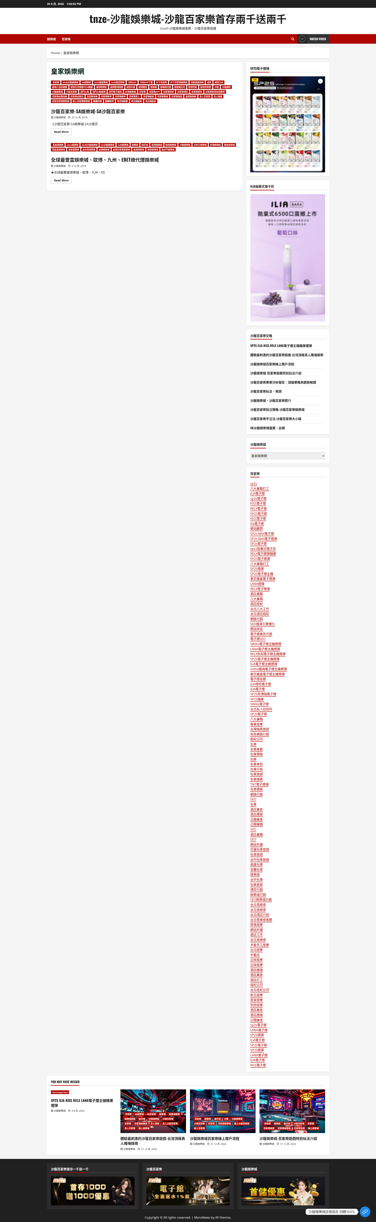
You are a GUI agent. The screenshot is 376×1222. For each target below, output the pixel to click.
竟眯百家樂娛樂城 (60, 101)
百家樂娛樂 (269, 1128)
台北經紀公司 (259, 990)
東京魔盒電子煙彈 (262, 579)
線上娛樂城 (144, 1128)
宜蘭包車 (256, 869)
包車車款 (256, 764)
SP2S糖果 (257, 699)
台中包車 (256, 879)
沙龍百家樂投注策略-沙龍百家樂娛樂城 (277, 409)
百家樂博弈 (168, 91)
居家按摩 (256, 1000)
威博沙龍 (131, 87)
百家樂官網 (299, 1128)
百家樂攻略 (92, 96)
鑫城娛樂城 (138, 149)
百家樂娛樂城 (140, 1123)
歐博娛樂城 (170, 144)
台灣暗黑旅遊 (259, 729)
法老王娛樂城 (200, 144)
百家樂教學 (106, 96)
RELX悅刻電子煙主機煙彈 (268, 654)
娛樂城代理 (165, 87)
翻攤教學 (109, 101)
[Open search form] (292, 39)
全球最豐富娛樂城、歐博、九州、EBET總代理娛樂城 (105, 159)
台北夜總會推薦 (261, 920)
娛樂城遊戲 (130, 1118)
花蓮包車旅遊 (259, 849)
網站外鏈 (256, 844)
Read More (63, 132)
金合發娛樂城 (88, 149)
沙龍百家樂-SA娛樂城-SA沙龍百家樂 (88, 111)
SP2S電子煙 (258, 513)
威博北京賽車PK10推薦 (81, 87)
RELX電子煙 (258, 508)
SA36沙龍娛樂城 (70, 82)
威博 (209, 82)
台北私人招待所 (261, 709)
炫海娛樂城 (130, 91)
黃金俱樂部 (57, 144)
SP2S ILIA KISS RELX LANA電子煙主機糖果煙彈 (281, 345)
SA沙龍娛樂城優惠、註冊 (267, 427)
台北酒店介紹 (259, 914)
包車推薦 (256, 749)
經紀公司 (256, 739)
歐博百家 (192, 87)
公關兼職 (256, 824)
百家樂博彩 (182, 91)
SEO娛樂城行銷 (261, 899)
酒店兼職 (256, 594)
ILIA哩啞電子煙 (260, 684)
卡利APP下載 (146, 82)
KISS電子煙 (258, 503)
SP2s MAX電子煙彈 (263, 539)
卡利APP (132, 82)
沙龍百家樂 (71, 91)
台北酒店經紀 (259, 614)
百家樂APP (154, 91)
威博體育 (142, 87)
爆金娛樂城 (229, 144)
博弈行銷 (256, 889)
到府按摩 (256, 1005)
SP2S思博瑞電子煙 (263, 694)
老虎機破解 (136, 101)
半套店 (255, 955)
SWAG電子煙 (259, 704)
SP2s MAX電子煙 (262, 533)
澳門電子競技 (115, 91)
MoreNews (202, 1217)
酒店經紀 (256, 604)
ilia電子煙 (257, 523)
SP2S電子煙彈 (260, 559)
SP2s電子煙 (258, 543)
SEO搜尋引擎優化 (262, 624)
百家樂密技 (196, 91)
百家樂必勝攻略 (59, 96)
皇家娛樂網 (190, 96)
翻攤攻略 (97, 101)
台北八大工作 (259, 609)
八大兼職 (256, 599)
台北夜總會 (258, 904)
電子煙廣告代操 (261, 634)
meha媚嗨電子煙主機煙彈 (268, 669)
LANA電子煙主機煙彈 (265, 649)
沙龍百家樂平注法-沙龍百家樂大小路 (275, 418)
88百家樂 (151, 1114)
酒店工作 (256, 934)
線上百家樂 (199, 1128)
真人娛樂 (155, 1123)
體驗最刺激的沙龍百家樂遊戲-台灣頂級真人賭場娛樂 (286, 354)
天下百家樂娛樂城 (178, 82)
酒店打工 (256, 980)
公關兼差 (256, 819)
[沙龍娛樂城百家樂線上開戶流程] (223, 1111)
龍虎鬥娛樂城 (168, 149)
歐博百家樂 (205, 87)
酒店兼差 (256, 809)
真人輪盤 (218, 96)
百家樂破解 (148, 96)
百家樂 (66, 39)
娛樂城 (51, 39)
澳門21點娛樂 (99, 91)
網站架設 (256, 629)
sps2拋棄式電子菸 (263, 549)
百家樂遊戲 (176, 96)
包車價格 (256, 754)
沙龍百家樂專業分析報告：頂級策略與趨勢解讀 (283, 382)
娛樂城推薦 (174, 1114)
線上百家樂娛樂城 (81, 101)
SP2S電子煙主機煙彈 (264, 659)
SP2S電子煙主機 (261, 574)
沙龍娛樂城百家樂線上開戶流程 (272, 364)
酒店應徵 (256, 814)
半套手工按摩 (259, 945)
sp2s (253, 483)
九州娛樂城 (123, 144)
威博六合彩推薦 (59, 87)
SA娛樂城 (86, 82)
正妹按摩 (256, 960)
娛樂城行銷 (258, 895)
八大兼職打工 (259, 488)
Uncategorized (60, 1092)
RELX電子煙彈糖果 (263, 553)
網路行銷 (256, 619)
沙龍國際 (226, 87)
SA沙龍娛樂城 (101, 82)
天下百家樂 (161, 82)
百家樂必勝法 (76, 96)
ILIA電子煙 (257, 493)
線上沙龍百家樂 (241, 1123)
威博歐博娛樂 (116, 87)
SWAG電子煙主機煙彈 (265, 644)
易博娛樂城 (156, 144)
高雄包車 (256, 864)
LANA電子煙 (259, 1030)
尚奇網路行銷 (259, 734)
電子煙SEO (258, 639)
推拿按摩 (256, 724)
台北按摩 (256, 950)
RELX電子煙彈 (260, 589)
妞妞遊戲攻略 (197, 82)
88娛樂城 (139, 1114)
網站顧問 (256, 528)
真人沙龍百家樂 (170, 1123)
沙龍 (216, 87)
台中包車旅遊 (259, 859)
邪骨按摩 (256, 924)
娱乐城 (145, 144)
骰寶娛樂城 (152, 149)
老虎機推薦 (122, 101)
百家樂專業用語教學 (215, 91)
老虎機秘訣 (150, 101)
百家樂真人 (134, 96)
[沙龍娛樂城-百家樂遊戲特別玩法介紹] (292, 1111)
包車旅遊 (256, 774)
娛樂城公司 (179, 87)
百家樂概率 (120, 96)
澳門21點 (84, 91)
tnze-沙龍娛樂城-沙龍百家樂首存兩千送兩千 (188, 18)
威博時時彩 (101, 87)
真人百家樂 (205, 96)
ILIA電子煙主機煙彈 (263, 664)
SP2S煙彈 (257, 569)
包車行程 (256, 769)
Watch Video (318, 39)
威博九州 (219, 82)
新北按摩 (256, 995)
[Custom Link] (365, 1212)
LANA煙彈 (257, 584)
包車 (253, 744)
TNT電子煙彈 (259, 784)
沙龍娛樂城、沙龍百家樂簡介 (270, 400)
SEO (253, 799)
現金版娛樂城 (58, 149)
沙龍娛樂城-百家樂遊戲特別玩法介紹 (275, 373)
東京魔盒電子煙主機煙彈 (267, 674)
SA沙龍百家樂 (118, 82)
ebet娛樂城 (72, 144)
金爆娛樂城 (104, 149)
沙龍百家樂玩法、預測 (266, 391)
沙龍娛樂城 (57, 91)
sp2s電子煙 (258, 498)
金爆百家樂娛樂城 (121, 149)
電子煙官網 (258, 679)
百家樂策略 (162, 96)
